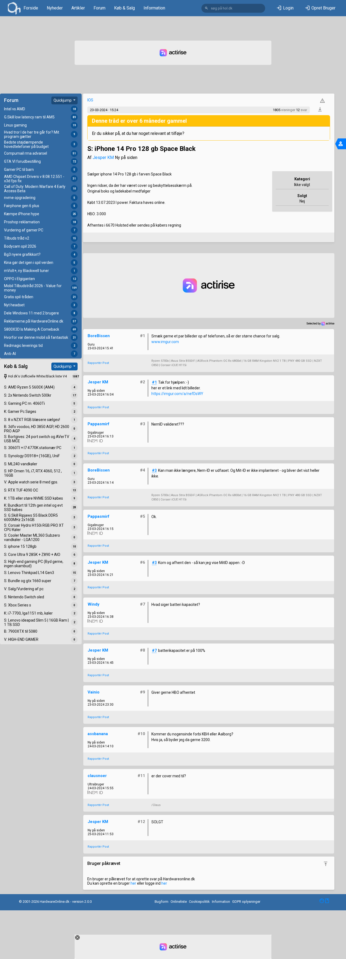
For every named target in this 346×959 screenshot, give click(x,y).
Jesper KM (103, 157)
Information (154, 8)
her (133, 883)
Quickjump (63, 100)
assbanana (98, 733)
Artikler (78, 8)
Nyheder (55, 8)
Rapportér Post (98, 363)
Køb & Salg (124, 8)
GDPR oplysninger (246, 902)
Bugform (161, 902)
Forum (99, 8)
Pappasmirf (98, 424)
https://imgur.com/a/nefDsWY (177, 393)
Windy (93, 604)
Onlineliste (179, 902)
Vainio (93, 692)
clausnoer (97, 775)
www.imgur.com (165, 342)
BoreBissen (99, 335)
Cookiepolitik (199, 902)
